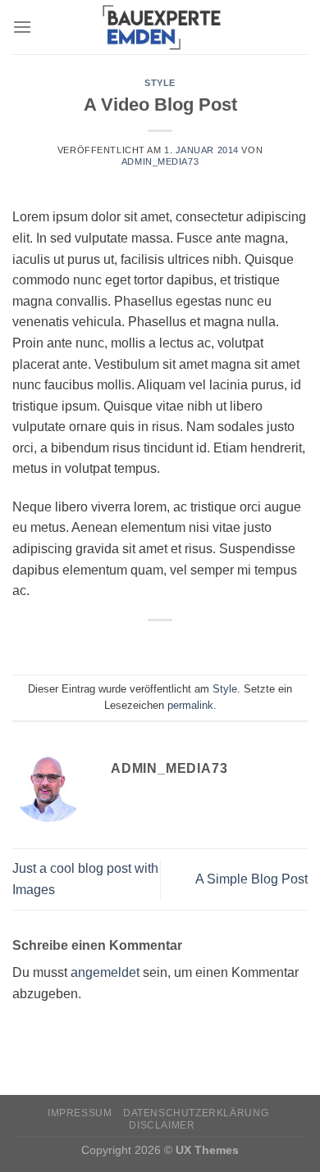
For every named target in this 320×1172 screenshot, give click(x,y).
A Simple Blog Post (251, 879)
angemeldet (105, 972)
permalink (190, 705)
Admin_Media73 (160, 161)
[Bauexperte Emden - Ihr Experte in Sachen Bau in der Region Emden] (160, 27)
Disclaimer (161, 1125)
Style (160, 83)
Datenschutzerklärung (195, 1113)
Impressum (80, 1113)
